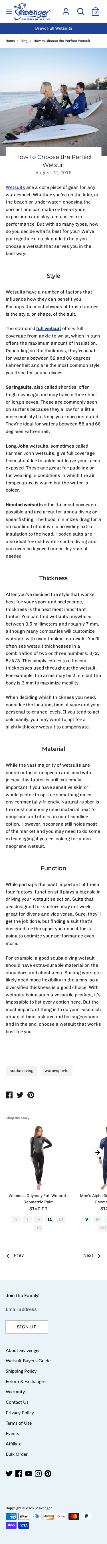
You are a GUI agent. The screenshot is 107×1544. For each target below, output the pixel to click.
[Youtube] (29, 1473)
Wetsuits (16, 187)
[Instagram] (39, 1473)
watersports (56, 1070)
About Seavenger (23, 1350)
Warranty (15, 1391)
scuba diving (21, 1070)
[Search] (80, 9)
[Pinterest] (49, 1473)
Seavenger (43, 1508)
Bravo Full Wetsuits (53, 28)
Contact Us (17, 1402)
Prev (18, 1255)
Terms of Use (19, 1423)
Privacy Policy (20, 1412)
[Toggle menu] (9, 11)
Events (12, 1433)
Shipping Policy (21, 1371)
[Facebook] (19, 1473)
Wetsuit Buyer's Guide (28, 1360)
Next (88, 1255)
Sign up (27, 1327)
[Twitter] (10, 1473)
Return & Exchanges (26, 1381)
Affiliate (13, 1443)
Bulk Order (17, 1454)
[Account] (66, 9)
